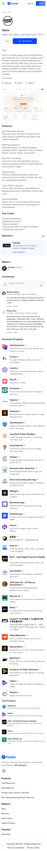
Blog (3, 808)
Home (4, 12)
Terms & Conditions (15, 847)
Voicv (10, 12)
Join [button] (41, 3)
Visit (7, 41)
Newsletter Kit (7, 788)
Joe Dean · (12, 267)
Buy (43, 236)
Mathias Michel (13, 292)
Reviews (5, 813)
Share (31, 83)
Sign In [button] (30, 3)
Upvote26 (26, 41)
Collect (20, 83)
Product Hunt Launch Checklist (15, 792)
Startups (8, 78)
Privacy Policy (33, 847)
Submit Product (8, 823)
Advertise (5, 834)
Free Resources (8, 783)
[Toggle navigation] (4, 3)
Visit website (18, 252)
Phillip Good (11, 311)
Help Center (6, 818)
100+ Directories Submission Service (17, 797)
